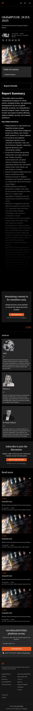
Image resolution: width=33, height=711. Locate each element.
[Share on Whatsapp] (15, 40)
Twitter (4, 697)
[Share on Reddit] (12, 40)
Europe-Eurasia (6, 684)
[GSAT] (4, 35)
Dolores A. (20, 35)
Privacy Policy (26, 653)
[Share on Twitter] (3, 40)
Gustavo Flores (18, 509)
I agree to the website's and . (17, 653)
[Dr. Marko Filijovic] (8, 35)
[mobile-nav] (29, 3)
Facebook (5, 695)
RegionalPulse (6, 674)
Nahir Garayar (25, 547)
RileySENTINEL (18, 706)
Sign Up (19, 682)
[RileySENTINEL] (3, 3)
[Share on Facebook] (6, 40)
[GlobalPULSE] (16, 486)
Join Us (19, 679)
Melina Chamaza (26, 509)
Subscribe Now (16, 314)
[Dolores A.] (6, 35)
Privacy (19, 689)
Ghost (17, 708)
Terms (18, 653)
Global (28, 327)
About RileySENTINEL (23, 674)
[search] (21, 3)
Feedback (20, 687)
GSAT (15, 35)
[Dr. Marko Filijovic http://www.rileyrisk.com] (4, 426)
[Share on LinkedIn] (9, 40)
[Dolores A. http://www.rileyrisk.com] (4, 392)
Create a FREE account (16, 459)
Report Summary (10, 74)
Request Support (22, 684)
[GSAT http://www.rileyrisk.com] (4, 357)
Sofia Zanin (10, 509)
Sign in (24, 317)
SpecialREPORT (6, 682)
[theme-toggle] (24, 3)
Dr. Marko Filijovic (9, 422)
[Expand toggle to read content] (28, 86)
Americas (4, 679)
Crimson (24, 708)
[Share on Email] (19, 40)
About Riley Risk (22, 676)
